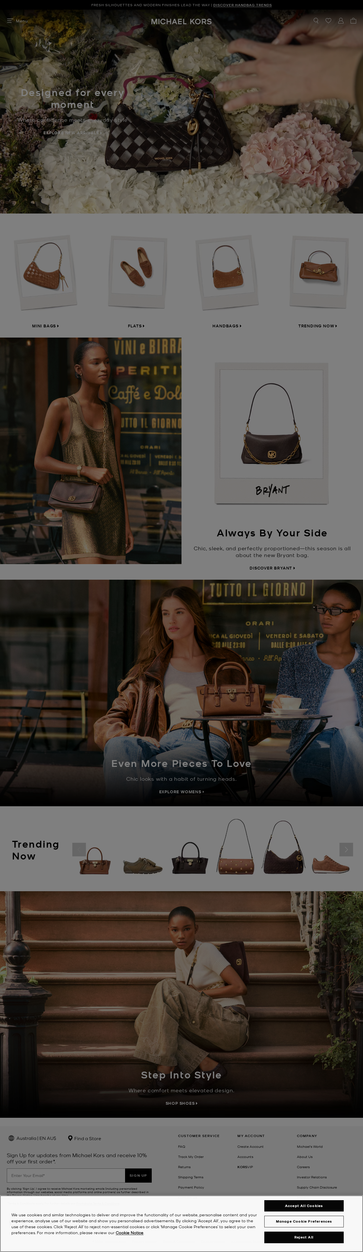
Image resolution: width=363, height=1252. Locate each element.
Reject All (303, 1237)
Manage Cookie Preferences (304, 1221)
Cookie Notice (129, 1232)
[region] (181, 1223)
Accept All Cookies (304, 1205)
